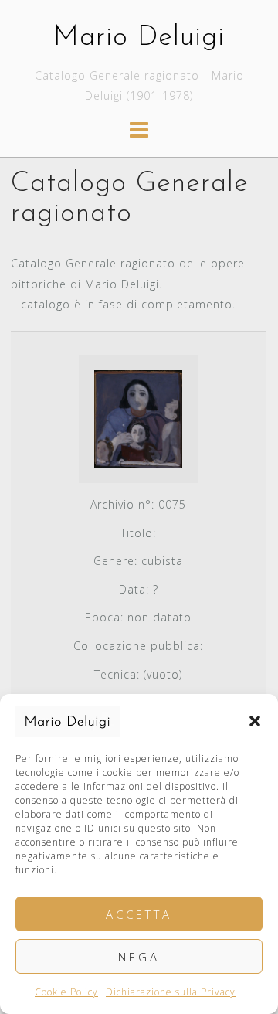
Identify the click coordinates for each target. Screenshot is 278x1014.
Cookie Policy (66, 992)
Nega (139, 957)
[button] (255, 721)
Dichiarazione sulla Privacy (171, 992)
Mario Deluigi (139, 38)
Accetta (139, 914)
